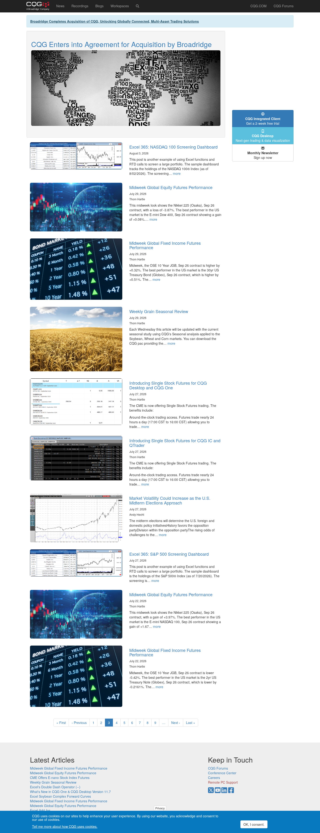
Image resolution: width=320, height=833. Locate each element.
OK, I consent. (253, 824)
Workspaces (120, 6)
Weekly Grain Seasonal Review (158, 311)
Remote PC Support (223, 782)
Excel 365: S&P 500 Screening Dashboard (169, 554)
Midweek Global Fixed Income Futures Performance (165, 245)
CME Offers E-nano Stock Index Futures (59, 777)
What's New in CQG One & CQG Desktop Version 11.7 (70, 791)
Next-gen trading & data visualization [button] (263, 138)
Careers (214, 777)
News (60, 6)
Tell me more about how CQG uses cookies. (64, 826)
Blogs (99, 6)
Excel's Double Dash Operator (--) (55, 787)
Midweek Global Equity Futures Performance (170, 187)
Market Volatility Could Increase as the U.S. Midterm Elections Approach (169, 500)
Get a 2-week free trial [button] (262, 121)
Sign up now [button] (262, 155)
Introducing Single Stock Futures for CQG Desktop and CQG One (168, 385)
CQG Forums (284, 6)
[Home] (39, 6)
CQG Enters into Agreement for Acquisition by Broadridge (121, 44)
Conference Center (222, 773)
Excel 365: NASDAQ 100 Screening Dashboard (173, 147)
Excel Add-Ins (40, 810)
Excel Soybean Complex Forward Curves (60, 796)
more (177, 173)
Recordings (79, 6)
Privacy (160, 808)
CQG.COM (258, 6)
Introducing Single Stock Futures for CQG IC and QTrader (174, 442)
